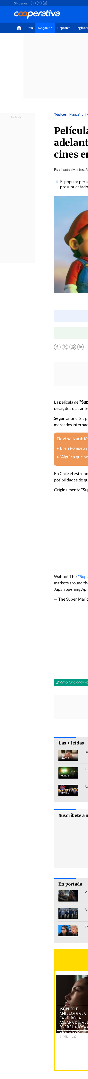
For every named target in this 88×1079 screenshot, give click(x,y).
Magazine (45, 28)
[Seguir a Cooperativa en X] (39, 3)
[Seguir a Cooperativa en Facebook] (33, 3)
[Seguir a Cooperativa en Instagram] (45, 3)
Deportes (63, 28)
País (30, 28)
